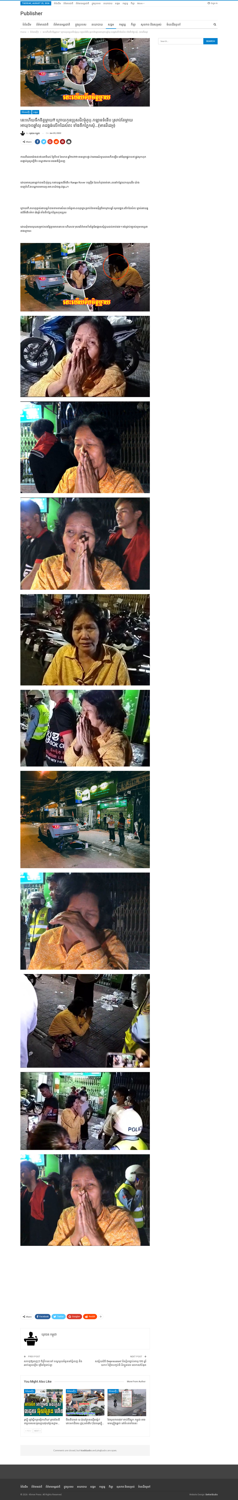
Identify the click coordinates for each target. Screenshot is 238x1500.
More (140, 3)
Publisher (31, 13)
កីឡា (133, 3)
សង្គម (117, 3)
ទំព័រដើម (57, 3)
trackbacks (86, 1450)
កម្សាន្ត (125, 3)
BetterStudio (212, 1494)
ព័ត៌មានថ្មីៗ (26, 112)
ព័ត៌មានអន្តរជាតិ (82, 3)
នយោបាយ (107, 3)
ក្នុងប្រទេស (96, 3)
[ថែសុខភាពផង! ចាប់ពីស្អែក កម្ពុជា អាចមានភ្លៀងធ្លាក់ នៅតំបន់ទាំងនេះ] (127, 1402)
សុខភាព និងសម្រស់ (151, 24)
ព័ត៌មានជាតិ (68, 3)
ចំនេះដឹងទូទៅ (174, 24)
